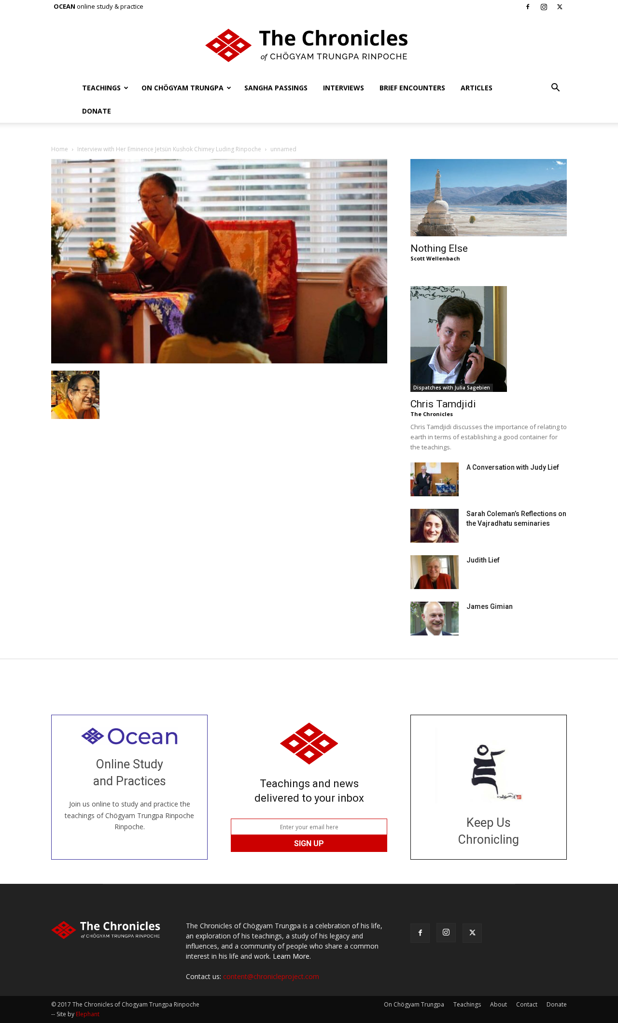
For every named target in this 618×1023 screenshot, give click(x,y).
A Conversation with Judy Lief (512, 467)
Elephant (87, 1014)
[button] (555, 88)
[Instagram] (543, 7)
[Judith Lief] (434, 572)
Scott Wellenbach (435, 258)
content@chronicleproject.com (271, 976)
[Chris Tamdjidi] (488, 339)
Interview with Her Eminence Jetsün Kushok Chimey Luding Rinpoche (169, 149)
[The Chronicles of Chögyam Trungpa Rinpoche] (309, 45)
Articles (476, 87)
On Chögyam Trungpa (182, 87)
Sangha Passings (276, 87)
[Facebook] (527, 7)
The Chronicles (431, 414)
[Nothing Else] (488, 197)
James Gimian (489, 606)
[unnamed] (219, 361)
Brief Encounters (412, 87)
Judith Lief (483, 560)
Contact (526, 1004)
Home (59, 149)
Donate (96, 110)
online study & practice (98, 6)
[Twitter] (559, 7)
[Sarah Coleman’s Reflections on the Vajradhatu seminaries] (434, 526)
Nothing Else (439, 248)
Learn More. (292, 956)
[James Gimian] (434, 618)
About (498, 1004)
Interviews (343, 87)
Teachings (101, 87)
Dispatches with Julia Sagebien (451, 387)
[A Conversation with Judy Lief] (434, 479)
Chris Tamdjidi (443, 404)
